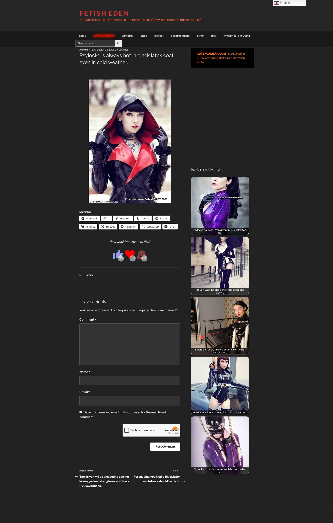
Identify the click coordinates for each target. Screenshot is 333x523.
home (82, 35)
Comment (88, 319)
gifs (213, 35)
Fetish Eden (104, 13)
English (284, 2)
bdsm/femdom (180, 35)
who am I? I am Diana (237, 35)
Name (84, 372)
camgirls (127, 35)
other (200, 35)
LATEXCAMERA (103, 35)
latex (143, 35)
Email (84, 392)
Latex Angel (119, 49)
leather (159, 35)
